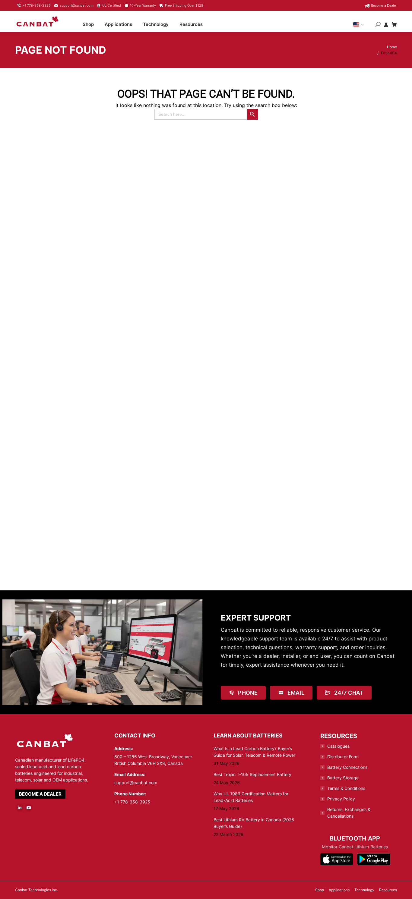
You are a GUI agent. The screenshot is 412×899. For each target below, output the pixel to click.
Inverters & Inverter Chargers (256, 329)
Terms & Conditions (346, 788)
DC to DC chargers (159, 329)
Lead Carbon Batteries (62, 213)
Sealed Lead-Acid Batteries (159, 213)
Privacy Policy (341, 798)
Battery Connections (347, 767)
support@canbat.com (76, 5)
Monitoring (353, 329)
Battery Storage (343, 777)
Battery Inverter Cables (62, 559)
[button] (307, 9)
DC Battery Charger (62, 329)
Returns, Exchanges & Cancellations (348, 813)
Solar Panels (353, 444)
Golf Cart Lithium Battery (159, 444)
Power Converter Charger (159, 559)
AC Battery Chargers (353, 213)
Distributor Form (343, 756)
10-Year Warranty (143, 5)
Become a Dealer (384, 5)
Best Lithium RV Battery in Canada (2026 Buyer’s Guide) (254, 823)
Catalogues (338, 746)
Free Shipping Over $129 (184, 5)
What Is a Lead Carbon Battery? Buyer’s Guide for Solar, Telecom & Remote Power (254, 752)
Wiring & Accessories (62, 444)
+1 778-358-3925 (37, 5)
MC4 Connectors (256, 444)
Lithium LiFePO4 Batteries (256, 213)
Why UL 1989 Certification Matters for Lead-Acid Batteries (251, 797)
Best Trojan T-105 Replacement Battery (252, 774)
